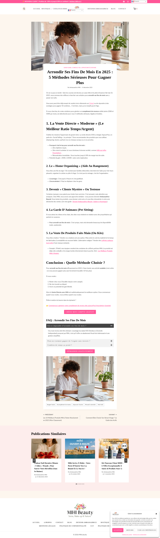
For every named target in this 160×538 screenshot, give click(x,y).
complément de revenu (64, 404)
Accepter (118, 530)
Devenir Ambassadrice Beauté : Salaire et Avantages (90, 201)
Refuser (130, 530)
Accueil (36, 9)
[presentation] (46, 449)
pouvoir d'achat (78, 404)
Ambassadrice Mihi (75, 87)
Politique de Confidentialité (139, 534)
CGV (92, 526)
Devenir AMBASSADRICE (98, 9)
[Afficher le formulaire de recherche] (24, 9)
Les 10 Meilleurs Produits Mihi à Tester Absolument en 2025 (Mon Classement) (60, 417)
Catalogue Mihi (60, 9)
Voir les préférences (147, 530)
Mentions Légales (47, 526)
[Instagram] (127, 1)
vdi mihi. (100, 404)
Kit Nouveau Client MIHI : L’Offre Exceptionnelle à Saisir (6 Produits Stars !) (112, 465)
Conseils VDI (76, 67)
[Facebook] (123, 1)
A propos (48, 522)
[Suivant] (125, 460)
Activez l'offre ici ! (75, 1)
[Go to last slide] (34, 460)
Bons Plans (67, 67)
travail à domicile (90, 404)
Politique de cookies (127, 534)
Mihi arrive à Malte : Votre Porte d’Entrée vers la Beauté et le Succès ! (79, 465)
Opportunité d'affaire (88, 67)
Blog (113, 9)
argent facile (51, 404)
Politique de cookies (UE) (109, 526)
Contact (122, 9)
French (72, 10)
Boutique (105, 522)
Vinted (91, 103)
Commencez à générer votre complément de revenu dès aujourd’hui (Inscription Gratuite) (80, 305)
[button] (156, 514)
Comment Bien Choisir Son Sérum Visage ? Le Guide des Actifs (101, 417)
